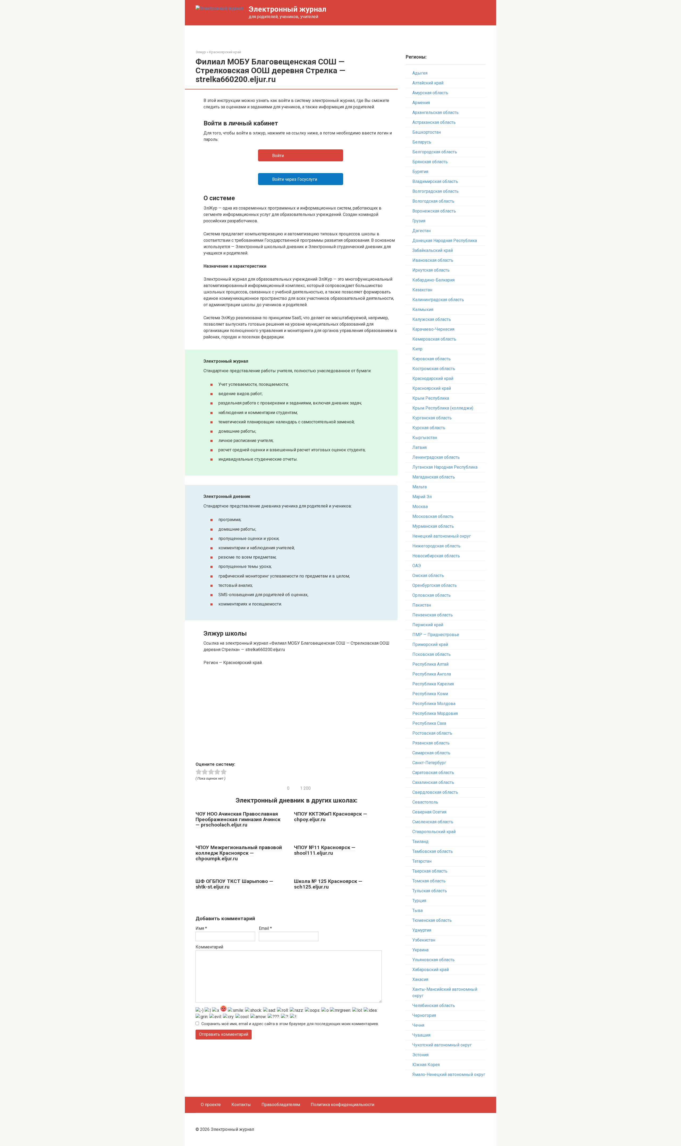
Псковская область (431, 654)
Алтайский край (427, 82)
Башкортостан (426, 132)
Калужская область (431, 319)
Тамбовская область (432, 851)
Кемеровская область (434, 339)
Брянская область (430, 161)
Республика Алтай (430, 664)
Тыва (417, 910)
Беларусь (421, 142)
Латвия (419, 447)
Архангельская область (435, 112)
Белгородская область (434, 151)
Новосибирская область (436, 555)
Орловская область (431, 595)
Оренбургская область (434, 585)
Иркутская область (431, 270)
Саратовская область (433, 772)
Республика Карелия (433, 683)
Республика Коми (430, 693)
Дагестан (421, 230)
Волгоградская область (435, 191)
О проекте (211, 1104)
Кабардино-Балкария (433, 280)
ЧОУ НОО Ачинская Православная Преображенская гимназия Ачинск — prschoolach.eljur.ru (238, 819)
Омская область (428, 575)
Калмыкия (422, 309)
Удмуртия (421, 930)
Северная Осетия (429, 812)
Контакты (241, 1104)
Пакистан (421, 605)
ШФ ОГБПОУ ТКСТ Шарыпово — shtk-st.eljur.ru (234, 884)
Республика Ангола (431, 674)
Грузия (418, 220)
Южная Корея (426, 1064)
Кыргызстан (424, 437)
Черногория (424, 1015)
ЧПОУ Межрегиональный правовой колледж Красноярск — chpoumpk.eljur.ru (239, 853)
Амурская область (430, 92)
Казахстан (422, 289)
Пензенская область (432, 614)
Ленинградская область (436, 457)
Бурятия (420, 171)
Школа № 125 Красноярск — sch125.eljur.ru (328, 884)
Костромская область (433, 368)
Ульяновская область (433, 959)
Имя (201, 928)
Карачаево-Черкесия (433, 329)
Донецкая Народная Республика (444, 240)
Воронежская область (434, 211)
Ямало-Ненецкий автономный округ (448, 1074)
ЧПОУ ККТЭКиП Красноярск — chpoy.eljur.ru (330, 816)
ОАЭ (416, 565)
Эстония (420, 1054)
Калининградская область (438, 299)
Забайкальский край (432, 250)
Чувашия (421, 1035)
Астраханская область (434, 122)
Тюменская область (432, 920)
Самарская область (431, 752)
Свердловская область (435, 792)
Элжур (201, 52)
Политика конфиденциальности (342, 1104)
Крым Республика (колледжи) (442, 408)
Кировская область (431, 358)
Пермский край (427, 624)
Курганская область (432, 417)
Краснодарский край (432, 378)
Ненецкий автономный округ (441, 536)
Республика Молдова (433, 703)
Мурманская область (433, 526)
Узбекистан (423, 940)
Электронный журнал (287, 9)
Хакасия (420, 979)
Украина (420, 949)
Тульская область (429, 890)
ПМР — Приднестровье (435, 634)
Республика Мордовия (435, 713)
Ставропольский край (434, 831)
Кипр (417, 348)
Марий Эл (422, 496)
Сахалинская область (433, 782)
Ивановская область (432, 260)
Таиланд (420, 841)
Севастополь (425, 802)
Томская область (429, 880)
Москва (420, 506)
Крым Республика (430, 398)
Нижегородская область (436, 546)
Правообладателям (280, 1104)
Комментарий (209, 946)
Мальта (419, 486)
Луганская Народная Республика (444, 467)
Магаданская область (433, 477)
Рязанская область (431, 743)
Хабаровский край (430, 969)
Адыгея (419, 73)
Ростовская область (432, 733)
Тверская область (429, 871)
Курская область (428, 427)
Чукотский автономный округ (442, 1044)
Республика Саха (429, 723)
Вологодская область (433, 201)
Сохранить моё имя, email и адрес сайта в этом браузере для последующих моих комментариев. (290, 1024)
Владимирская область (435, 181)
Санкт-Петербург (429, 762)
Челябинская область (433, 1005)
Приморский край (430, 644)
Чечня (418, 1025)
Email (265, 928)
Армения (421, 102)
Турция (419, 900)
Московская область (433, 516)
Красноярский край (225, 52)
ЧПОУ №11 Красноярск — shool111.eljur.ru (324, 850)
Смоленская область (432, 821)
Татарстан (421, 861)
